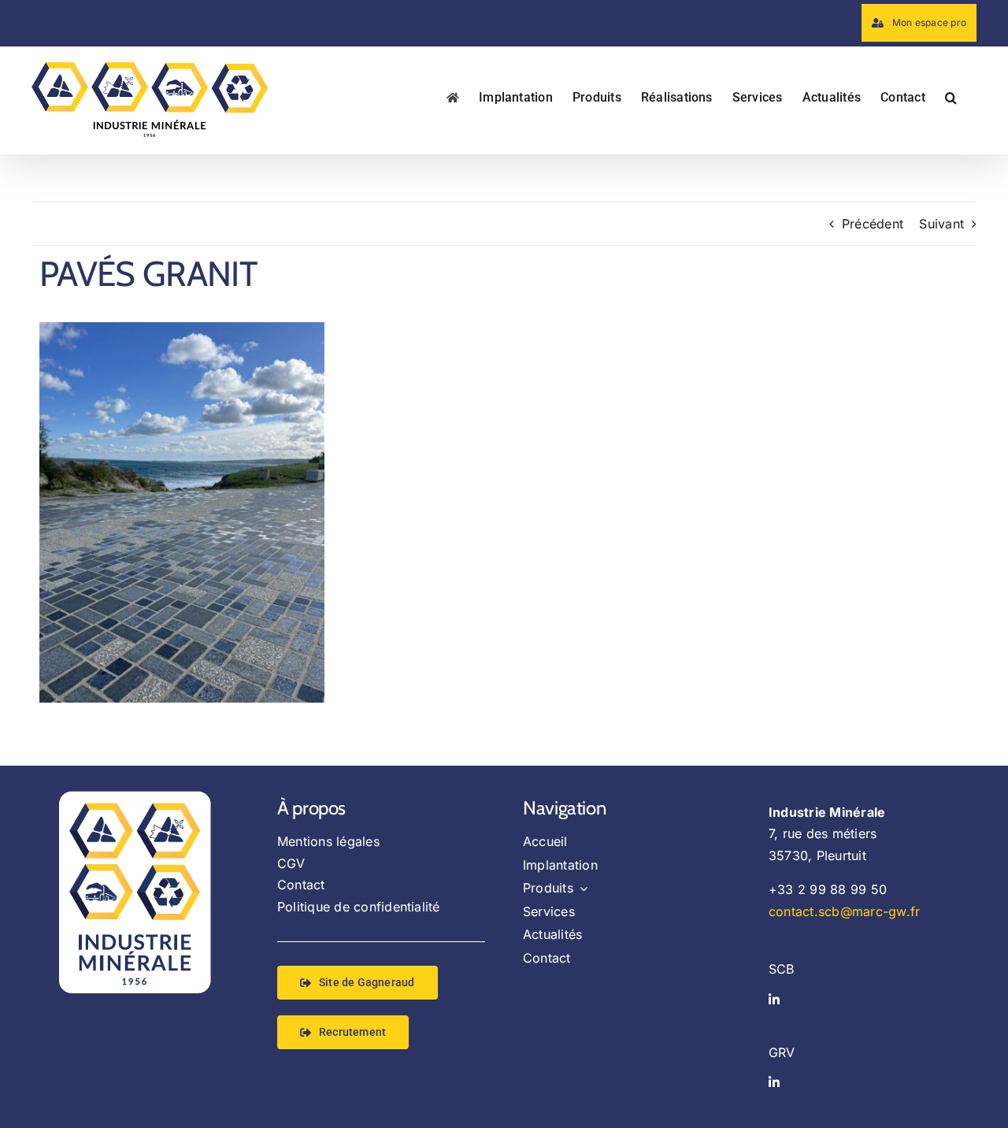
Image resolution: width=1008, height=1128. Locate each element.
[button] (951, 96)
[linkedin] (774, 999)
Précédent (872, 224)
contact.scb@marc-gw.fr (844, 911)
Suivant (941, 224)
